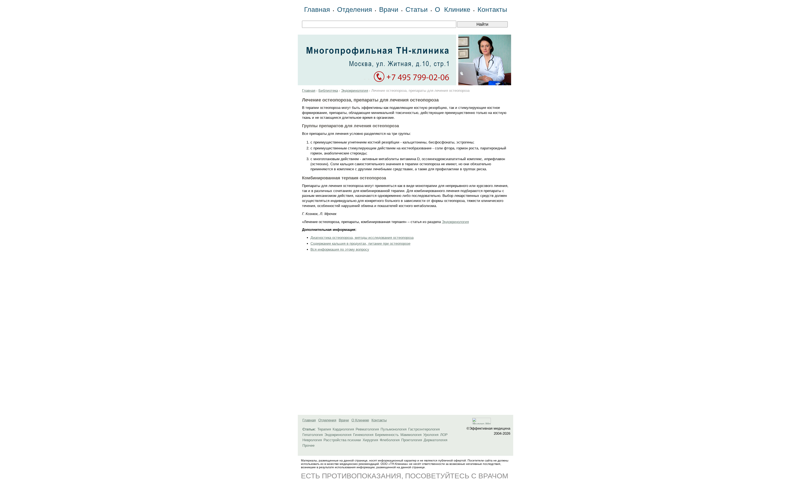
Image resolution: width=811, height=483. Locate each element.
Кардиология (343, 429)
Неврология (312, 440)
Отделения (354, 9)
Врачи (388, 9)
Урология (430, 435)
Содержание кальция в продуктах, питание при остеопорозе (360, 244)
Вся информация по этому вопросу (339, 250)
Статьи (417, 9)
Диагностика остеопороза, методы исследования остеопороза (362, 238)
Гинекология (363, 435)
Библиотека (328, 91)
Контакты (492, 9)
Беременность (387, 435)
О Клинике (452, 9)
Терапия (324, 429)
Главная (317, 9)
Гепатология (312, 435)
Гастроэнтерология (424, 429)
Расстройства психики (342, 440)
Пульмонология (394, 429)
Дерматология (435, 440)
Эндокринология (354, 91)
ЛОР (444, 435)
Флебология (390, 440)
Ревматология (367, 429)
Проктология (411, 440)
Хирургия (370, 440)
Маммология (411, 435)
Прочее (308, 446)
